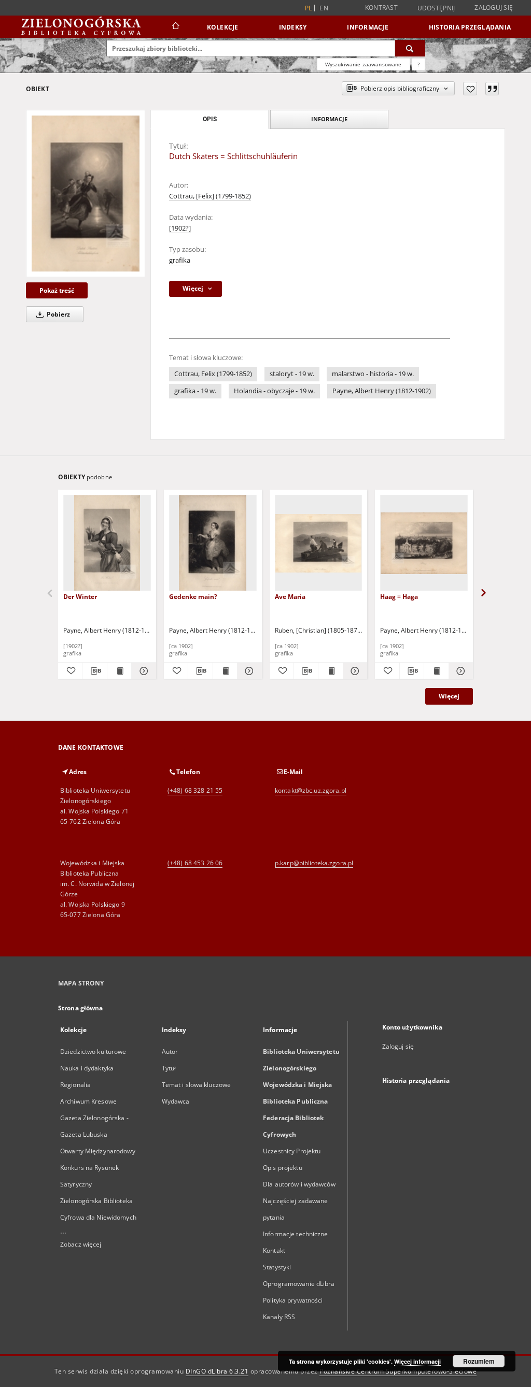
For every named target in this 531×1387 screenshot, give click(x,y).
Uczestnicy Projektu (291, 1151)
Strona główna (80, 1008)
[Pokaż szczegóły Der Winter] (142, 671)
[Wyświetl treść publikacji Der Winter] (119, 671)
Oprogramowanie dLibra (299, 1283)
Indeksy (293, 27)
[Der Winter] (107, 543)
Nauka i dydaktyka (87, 1068)
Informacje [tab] (329, 119)
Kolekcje (223, 27)
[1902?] (180, 228)
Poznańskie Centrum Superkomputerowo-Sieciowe (398, 1371)
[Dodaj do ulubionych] (470, 88)
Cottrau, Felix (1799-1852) (213, 373)
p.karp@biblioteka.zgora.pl (314, 863)
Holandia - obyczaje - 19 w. (274, 391)
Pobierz (57, 314)
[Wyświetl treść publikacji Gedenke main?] (225, 671)
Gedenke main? (193, 596)
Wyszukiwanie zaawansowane (363, 64)
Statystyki (277, 1267)
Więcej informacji (417, 1361)
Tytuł (169, 1068)
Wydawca (176, 1101)
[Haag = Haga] (424, 543)
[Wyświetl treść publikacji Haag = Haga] (436, 671)
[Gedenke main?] (213, 543)
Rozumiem (479, 1361)
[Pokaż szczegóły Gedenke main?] (248, 671)
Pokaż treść (56, 290)
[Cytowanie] (492, 88)
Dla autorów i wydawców (299, 1184)
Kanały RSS (279, 1316)
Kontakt (274, 1250)
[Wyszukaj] (410, 48)
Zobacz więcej (81, 1244)
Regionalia (75, 1084)
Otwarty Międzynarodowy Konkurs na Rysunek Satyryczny (97, 1168)
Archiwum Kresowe (88, 1101)
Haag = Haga (399, 596)
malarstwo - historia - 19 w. (373, 373)
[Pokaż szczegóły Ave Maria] (354, 671)
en (323, 8)
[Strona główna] (175, 27)
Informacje (367, 27)
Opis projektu (282, 1167)
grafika (179, 260)
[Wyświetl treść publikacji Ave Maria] (330, 671)
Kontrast (381, 7)
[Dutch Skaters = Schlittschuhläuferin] (85, 193)
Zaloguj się (493, 7)
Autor (170, 1051)
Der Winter (80, 596)
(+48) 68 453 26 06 (194, 863)
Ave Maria (290, 596)
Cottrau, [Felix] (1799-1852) (210, 196)
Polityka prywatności (293, 1300)
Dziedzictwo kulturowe (93, 1051)
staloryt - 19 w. (292, 373)
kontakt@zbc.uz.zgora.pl (310, 790)
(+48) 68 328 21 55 (194, 790)
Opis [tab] (210, 119)
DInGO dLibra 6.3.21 (217, 1371)
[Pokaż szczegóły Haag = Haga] (459, 671)
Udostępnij (436, 8)
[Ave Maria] (318, 543)
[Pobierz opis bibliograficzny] (94, 671)
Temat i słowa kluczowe (196, 1084)
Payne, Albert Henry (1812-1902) (381, 391)
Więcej (449, 696)
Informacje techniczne (295, 1233)
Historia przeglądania (470, 27)
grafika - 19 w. (195, 391)
